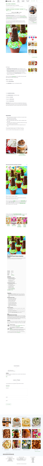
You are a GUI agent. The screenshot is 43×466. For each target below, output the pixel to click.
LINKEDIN (33, 461)
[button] (7, 25)
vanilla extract (13, 288)
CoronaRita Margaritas (26, 449)
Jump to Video (19, 12)
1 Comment (21, 6)
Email (7, 400)
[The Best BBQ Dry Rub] (26, 433)
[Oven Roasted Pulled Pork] (6, 433)
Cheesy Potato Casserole (26, 427)
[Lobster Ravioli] (6, 444)
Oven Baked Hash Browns (6, 427)
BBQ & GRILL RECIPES (18, 1)
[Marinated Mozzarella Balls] (36, 422)
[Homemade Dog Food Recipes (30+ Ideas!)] (16, 422)
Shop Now (11, 329)
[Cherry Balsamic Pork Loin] (16, 444)
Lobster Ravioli (6, 449)
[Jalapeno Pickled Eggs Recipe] (16, 433)
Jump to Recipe (14, 12)
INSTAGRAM (33, 459)
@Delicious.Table (20, 325)
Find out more (34, 22)
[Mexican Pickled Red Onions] (36, 433)
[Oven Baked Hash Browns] (6, 422)
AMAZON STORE (18, 459)
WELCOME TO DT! (27, 1)
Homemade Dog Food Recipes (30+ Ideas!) (16, 427)
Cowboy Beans (36, 449)
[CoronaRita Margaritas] (26, 444)
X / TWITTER (33, 462)
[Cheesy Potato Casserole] (26, 422)
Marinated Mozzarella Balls (36, 427)
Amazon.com (18, 332)
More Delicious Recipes (37, 451)
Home (7, 3)
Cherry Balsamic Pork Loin (16, 449)
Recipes (9, 3)
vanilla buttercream (9, 17)
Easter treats (14, 76)
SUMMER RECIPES (23, 1)
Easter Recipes (13, 3)
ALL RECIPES (14, 1)
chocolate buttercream (23, 16)
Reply (6, 376)
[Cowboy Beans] (36, 444)
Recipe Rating (7, 385)
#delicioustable (18, 326)
